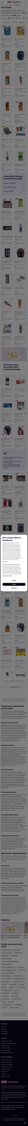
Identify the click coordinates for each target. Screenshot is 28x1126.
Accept (14, 584)
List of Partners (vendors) (7, 575)
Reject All (14, 588)
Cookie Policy (5, 561)
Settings (14, 580)
